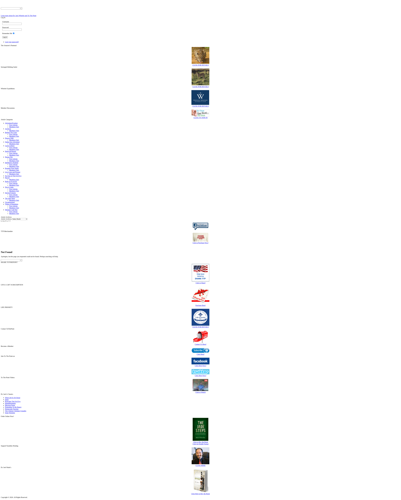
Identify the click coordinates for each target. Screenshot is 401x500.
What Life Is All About (12, 398)
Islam (7, 399)
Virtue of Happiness (11, 204)
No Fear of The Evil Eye (13, 176)
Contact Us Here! (200, 344)
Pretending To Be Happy (13, 407)
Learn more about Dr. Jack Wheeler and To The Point (18, 16)
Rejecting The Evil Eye (12, 401)
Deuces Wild (9, 138)
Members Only (14, 127)
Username (5, 22)
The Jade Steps (10, 198)
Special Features (10, 193)
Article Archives (6, 219)
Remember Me (7, 33)
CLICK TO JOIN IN (201, 118)
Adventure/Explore (11, 123)
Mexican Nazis (10, 405)
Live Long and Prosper (12, 172)
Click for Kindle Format (200, 444)
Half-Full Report (10, 151)
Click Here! (200, 354)
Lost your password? (12, 42)
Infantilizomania (10, 403)
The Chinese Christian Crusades (15, 411)
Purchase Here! (200, 305)
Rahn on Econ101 (11, 181)
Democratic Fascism (11, 409)
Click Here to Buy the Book (200, 494)
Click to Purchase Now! (200, 243)
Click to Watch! (200, 392)
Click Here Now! (200, 366)
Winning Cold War (11, 210)
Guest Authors (10, 146)
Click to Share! (201, 283)
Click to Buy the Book (200, 442)
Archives (8, 129)
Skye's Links (9, 187)
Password (5, 27)
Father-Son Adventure (12, 142)
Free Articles (13, 125)
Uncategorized (10, 202)
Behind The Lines (11, 132)
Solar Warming (10, 413)
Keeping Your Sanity (12, 168)
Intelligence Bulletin (11, 163)
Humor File (9, 157)
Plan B (7, 178)
